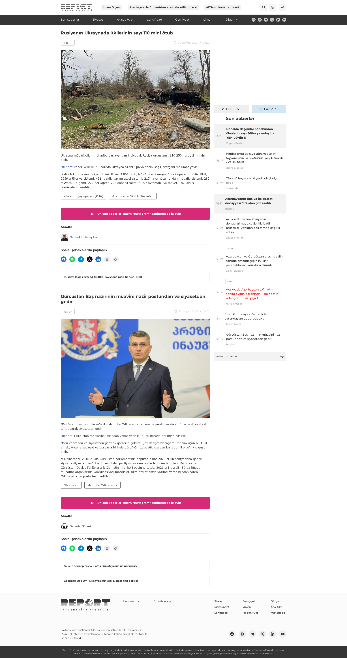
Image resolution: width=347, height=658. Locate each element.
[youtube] (284, 20)
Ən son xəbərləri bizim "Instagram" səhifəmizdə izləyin (139, 213)
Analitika (276, 607)
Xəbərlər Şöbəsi (80, 526)
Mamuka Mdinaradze (102, 485)
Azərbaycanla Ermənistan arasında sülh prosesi (163, 7)
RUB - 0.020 (233, 109)
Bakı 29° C (271, 109)
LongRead (221, 612)
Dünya (275, 601)
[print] (107, 259)
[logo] (76, 7)
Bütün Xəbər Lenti (228, 356)
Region (67, 42)
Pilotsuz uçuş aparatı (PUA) (83, 196)
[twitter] (272, 20)
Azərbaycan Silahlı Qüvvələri (132, 196)
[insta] (260, 20)
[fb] (254, 20)
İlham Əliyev (111, 7)
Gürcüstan (71, 485)
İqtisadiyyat (221, 607)
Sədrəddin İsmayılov (83, 237)
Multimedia (278, 612)
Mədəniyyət (250, 612)
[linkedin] (278, 20)
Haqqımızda (131, 601)
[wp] (72, 259)
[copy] (116, 259)
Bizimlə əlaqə (162, 601)
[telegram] (266, 20)
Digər (230, 19)
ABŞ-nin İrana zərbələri (222, 7)
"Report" (67, 167)
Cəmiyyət (249, 601)
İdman (247, 607)
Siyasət (219, 601)
